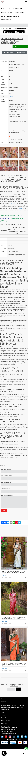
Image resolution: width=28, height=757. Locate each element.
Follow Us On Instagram (16, 136)
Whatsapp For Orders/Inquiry (20, 46)
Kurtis (3, 16)
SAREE (10, 12)
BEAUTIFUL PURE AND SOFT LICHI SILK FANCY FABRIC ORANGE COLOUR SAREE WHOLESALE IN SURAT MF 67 (14, 664)
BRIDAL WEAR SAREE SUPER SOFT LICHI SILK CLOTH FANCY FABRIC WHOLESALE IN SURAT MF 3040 (13, 618)
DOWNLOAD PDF (21, 52)
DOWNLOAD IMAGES (9, 52)
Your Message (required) (7, 495)
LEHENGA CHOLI (6, 20)
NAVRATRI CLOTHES (18, 8)
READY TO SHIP (5, 8)
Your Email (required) (6, 482)
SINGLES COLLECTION (13, 16)
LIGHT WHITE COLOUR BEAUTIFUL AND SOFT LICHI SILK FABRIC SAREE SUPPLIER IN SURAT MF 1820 (13, 572)
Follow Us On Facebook (16, 139)
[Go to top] (24, 753)
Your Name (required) (6, 469)
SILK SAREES (21, 177)
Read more (4, 575)
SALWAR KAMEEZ (19, 12)
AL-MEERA (16, 181)
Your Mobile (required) (6, 475)
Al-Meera (11, 96)
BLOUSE (3, 12)
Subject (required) (5, 488)
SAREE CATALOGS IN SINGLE (11, 179)
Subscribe (18, 689)
